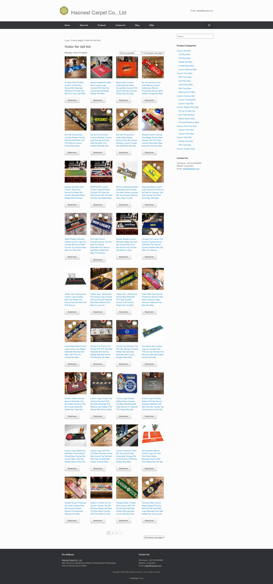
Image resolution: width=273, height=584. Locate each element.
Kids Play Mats (185, 88)
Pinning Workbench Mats (189, 122)
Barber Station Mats (187, 118)
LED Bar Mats (184, 54)
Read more (72, 100)
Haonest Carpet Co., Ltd (72, 560)
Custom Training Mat (187, 99)
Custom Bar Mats (184, 50)
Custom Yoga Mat (186, 103)
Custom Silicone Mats (188, 69)
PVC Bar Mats (184, 58)
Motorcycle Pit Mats (187, 92)
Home (67, 25)
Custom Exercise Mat (186, 96)
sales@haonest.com (191, 168)
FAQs (151, 25)
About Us (84, 25)
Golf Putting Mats (186, 84)
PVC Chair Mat (185, 144)
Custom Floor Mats (185, 73)
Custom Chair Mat (184, 137)
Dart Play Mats (185, 80)
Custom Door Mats (186, 133)
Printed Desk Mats (186, 65)
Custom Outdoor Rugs (186, 148)
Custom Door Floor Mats (187, 126)
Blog (137, 25)
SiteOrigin (134, 578)
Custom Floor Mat (186, 129)
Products (102, 25)
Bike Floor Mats (185, 77)
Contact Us (120, 25)
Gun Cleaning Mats (186, 114)
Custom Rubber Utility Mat (187, 107)
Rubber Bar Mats (186, 61)
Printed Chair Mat (186, 141)
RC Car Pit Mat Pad (187, 111)
